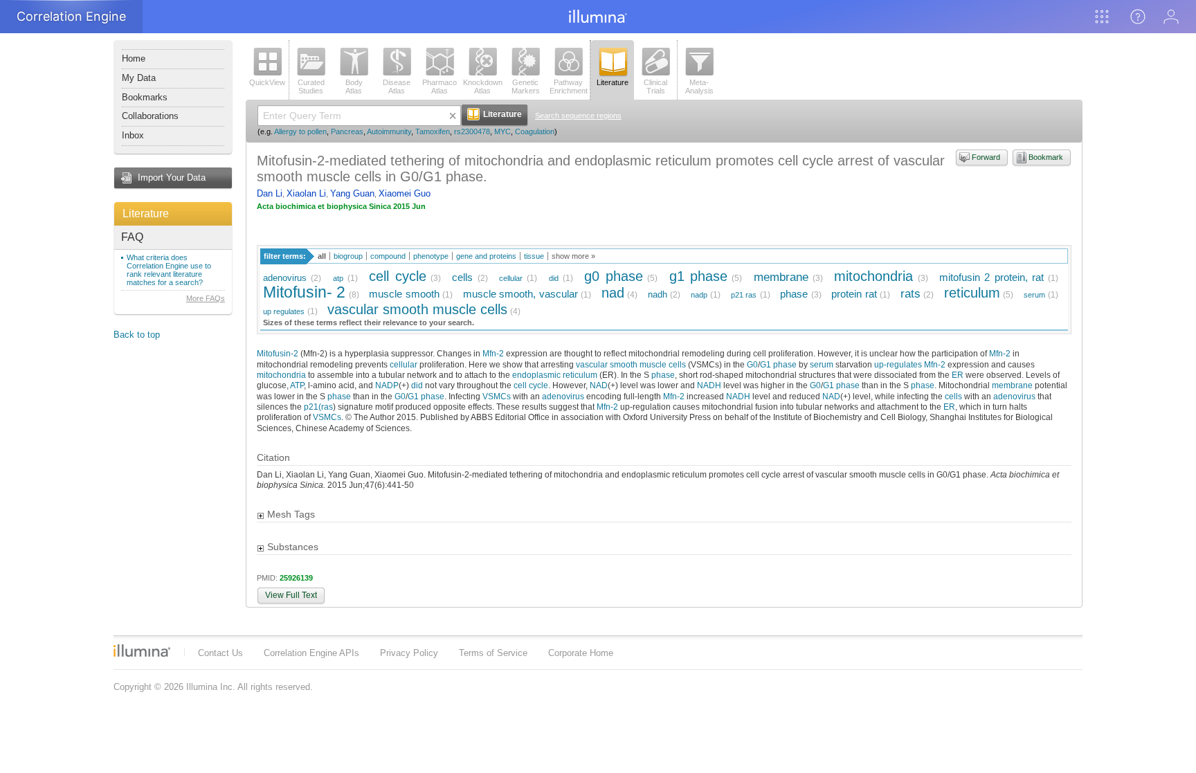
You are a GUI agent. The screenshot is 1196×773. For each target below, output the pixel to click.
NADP (387, 385)
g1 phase (698, 276)
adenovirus (285, 278)
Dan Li (269, 193)
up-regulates (898, 364)
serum (1034, 295)
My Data (139, 78)
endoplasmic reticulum (554, 374)
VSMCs (496, 396)
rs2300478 (472, 131)
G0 (752, 364)
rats (910, 293)
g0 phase (613, 276)
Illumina (142, 650)
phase (794, 294)
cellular (511, 278)
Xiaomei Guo (405, 193)
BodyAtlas (354, 86)
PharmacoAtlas (439, 86)
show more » (573, 256)
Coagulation (534, 131)
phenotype (430, 256)
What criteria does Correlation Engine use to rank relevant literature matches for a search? (169, 270)
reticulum (972, 292)
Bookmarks (144, 97)
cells (462, 277)
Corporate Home (580, 653)
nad (612, 292)
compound (388, 256)
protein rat (853, 294)
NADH (709, 385)
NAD (599, 385)
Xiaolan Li (306, 193)
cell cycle (397, 276)
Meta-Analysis (699, 86)
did (554, 278)
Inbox (133, 135)
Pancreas (347, 131)
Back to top (137, 334)
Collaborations (150, 116)
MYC (502, 131)
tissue (534, 256)
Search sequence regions (578, 115)
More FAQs (205, 298)
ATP (297, 385)
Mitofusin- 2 (304, 292)
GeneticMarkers (525, 86)
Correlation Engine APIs (311, 653)
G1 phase (778, 364)
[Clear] (453, 115)
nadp (699, 295)
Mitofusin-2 (277, 353)
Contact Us (220, 653)
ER (957, 374)
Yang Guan (352, 193)
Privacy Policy (409, 653)
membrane (781, 277)
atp (338, 278)
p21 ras (743, 295)
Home (133, 58)
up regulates (284, 311)
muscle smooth (404, 294)
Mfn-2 (493, 353)
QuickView (267, 82)
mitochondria (873, 276)
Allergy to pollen (300, 131)
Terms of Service (493, 653)
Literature (146, 213)
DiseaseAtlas (396, 86)
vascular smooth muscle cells (417, 309)
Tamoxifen (432, 131)
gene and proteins (486, 256)
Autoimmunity (389, 131)
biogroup (348, 256)
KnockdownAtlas (482, 86)
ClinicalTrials (655, 86)
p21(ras (318, 406)
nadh (657, 294)
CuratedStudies (311, 86)
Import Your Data (172, 177)
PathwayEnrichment (569, 86)
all (322, 256)
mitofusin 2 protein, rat (991, 277)
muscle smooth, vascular (520, 294)
